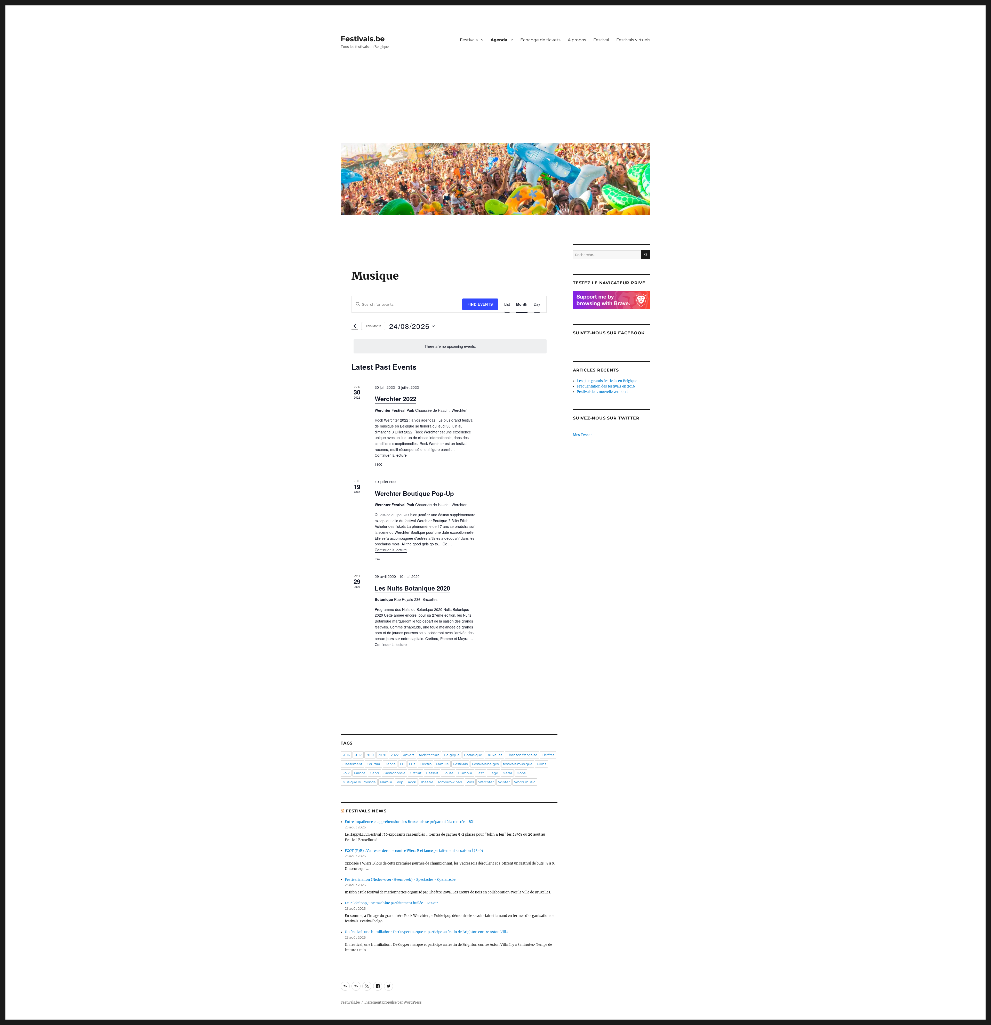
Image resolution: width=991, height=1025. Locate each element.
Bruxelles (494, 755)
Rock (412, 782)
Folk (346, 773)
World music (524, 782)
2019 (370, 755)
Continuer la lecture (391, 455)
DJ (402, 764)
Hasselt (432, 773)
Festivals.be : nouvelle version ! (602, 392)
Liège (493, 773)
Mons (520, 773)
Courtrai (373, 764)
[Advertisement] (496, 100)
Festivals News (366, 811)
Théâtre (426, 782)
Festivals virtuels (633, 39)
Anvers (408, 755)
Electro (425, 764)
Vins (470, 782)
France (359, 773)
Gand (374, 773)
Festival (601, 39)
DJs (412, 764)
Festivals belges (485, 764)
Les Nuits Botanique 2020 (412, 588)
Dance (390, 764)
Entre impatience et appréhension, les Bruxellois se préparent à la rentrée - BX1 (410, 822)
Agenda (499, 39)
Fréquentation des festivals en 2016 (606, 386)
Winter (504, 782)
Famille (442, 764)
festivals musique (517, 764)
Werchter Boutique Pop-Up (414, 493)
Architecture (429, 755)
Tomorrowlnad (450, 782)
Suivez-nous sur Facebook (609, 332)
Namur (386, 782)
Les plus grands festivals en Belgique (607, 381)
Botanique (473, 755)
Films (541, 764)
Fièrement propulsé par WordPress (393, 1002)
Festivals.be (363, 38)
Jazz (480, 773)
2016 (346, 755)
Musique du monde (359, 782)
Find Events (480, 304)
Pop (400, 782)
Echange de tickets (540, 39)
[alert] (450, 346)
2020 (382, 755)
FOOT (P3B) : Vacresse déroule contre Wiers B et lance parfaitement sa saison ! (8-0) (414, 851)
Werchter (486, 782)
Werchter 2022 (395, 398)
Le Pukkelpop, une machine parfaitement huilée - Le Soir (391, 903)
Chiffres (548, 755)
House (448, 773)
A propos (577, 39)
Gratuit (415, 773)
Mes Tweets (583, 435)
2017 (358, 755)
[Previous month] (354, 326)
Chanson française (522, 755)
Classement (352, 764)
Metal (507, 773)
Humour (465, 773)
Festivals (469, 39)
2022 (394, 755)
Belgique (452, 755)
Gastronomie (394, 773)
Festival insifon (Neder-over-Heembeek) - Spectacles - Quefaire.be (400, 879)
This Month (373, 326)
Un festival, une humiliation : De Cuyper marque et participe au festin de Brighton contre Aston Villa (426, 932)
